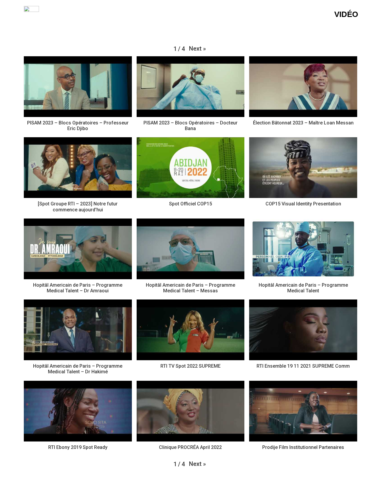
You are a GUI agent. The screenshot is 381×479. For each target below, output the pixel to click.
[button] (197, 48)
